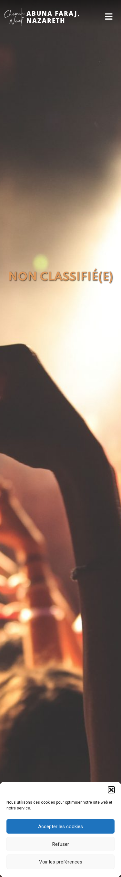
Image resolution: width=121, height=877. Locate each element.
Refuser (60, 844)
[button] (111, 790)
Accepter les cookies (60, 826)
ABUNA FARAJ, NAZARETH (53, 17)
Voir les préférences (60, 862)
